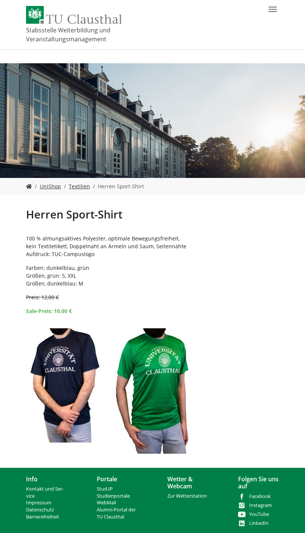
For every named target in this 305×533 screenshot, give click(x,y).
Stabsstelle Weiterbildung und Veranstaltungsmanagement (68, 34)
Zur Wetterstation (187, 496)
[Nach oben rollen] (290, 518)
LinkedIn (259, 523)
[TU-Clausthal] (74, 15)
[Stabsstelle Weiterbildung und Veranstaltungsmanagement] (29, 186)
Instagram (260, 505)
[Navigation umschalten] (272, 9)
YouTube (259, 514)
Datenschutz (40, 510)
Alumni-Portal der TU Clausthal (116, 513)
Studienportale (113, 496)
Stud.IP (105, 489)
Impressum (38, 503)
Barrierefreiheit (42, 517)
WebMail (106, 503)
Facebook (260, 496)
